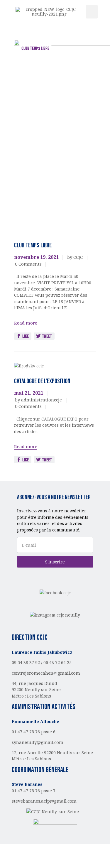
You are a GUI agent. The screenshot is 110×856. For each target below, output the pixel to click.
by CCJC (75, 257)
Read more (25, 323)
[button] (92, 12)
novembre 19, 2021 (36, 257)
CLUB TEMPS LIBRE (35, 48)
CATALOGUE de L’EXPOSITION (42, 381)
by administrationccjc (39, 400)
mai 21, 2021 (28, 393)
